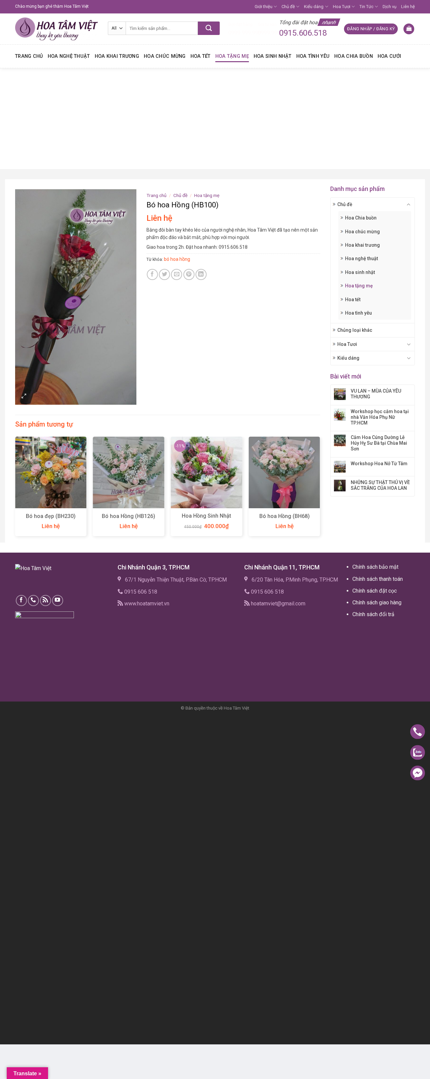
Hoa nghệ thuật (69, 56)
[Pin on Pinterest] (189, 274)
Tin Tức (366, 6)
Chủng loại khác (354, 330)
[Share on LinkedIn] (201, 274)
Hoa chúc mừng (165, 56)
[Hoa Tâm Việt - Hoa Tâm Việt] (56, 28)
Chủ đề (288, 6)
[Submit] (209, 28)
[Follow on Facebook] (21, 600)
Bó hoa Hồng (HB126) (128, 516)
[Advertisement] (215, 119)
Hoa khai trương (117, 56)
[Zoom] (24, 396)
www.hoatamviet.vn (146, 603)
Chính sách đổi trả (373, 614)
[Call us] (33, 600)
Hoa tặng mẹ (232, 56)
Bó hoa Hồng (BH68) (284, 516)
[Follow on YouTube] (57, 600)
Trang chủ (29, 56)
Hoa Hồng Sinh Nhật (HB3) (206, 519)
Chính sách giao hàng (376, 602)
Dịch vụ (389, 6)
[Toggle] (408, 204)
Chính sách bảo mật (375, 567)
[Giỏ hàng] (408, 29)
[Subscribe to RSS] (45, 600)
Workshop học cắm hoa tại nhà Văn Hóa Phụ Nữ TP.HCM (380, 417)
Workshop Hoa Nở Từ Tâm (379, 463)
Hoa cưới (389, 56)
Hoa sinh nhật (273, 56)
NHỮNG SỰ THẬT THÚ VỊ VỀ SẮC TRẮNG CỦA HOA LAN (380, 485)
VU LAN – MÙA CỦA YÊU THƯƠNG (376, 393)
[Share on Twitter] (164, 274)
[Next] (320, 489)
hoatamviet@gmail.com (278, 603)
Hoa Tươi (341, 6)
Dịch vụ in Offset (365, 630)
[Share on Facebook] (152, 274)
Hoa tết (200, 56)
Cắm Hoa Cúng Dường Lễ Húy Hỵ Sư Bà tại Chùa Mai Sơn (379, 443)
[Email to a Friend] (176, 274)
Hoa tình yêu (313, 56)
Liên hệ (408, 6)
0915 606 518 (140, 592)
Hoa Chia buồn (353, 56)
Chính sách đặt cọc (374, 591)
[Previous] (15, 489)
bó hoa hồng (177, 259)
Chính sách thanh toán (377, 579)
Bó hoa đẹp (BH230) (51, 516)
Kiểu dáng (314, 6)
